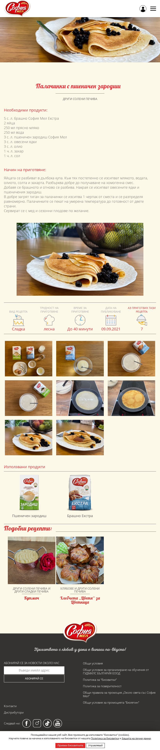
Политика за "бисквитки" (100, 680)
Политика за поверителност (102, 686)
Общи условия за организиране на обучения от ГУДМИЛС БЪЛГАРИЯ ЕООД (116, 671)
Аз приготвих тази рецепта (142, 309)
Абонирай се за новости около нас (31, 663)
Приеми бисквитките (70, 745)
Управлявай (95, 745)
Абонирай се (34, 678)
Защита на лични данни (136, 738)
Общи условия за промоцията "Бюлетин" (111, 702)
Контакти (10, 706)
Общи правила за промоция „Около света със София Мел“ (119, 694)
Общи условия (93, 663)
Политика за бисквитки (105, 738)
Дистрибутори (14, 712)
